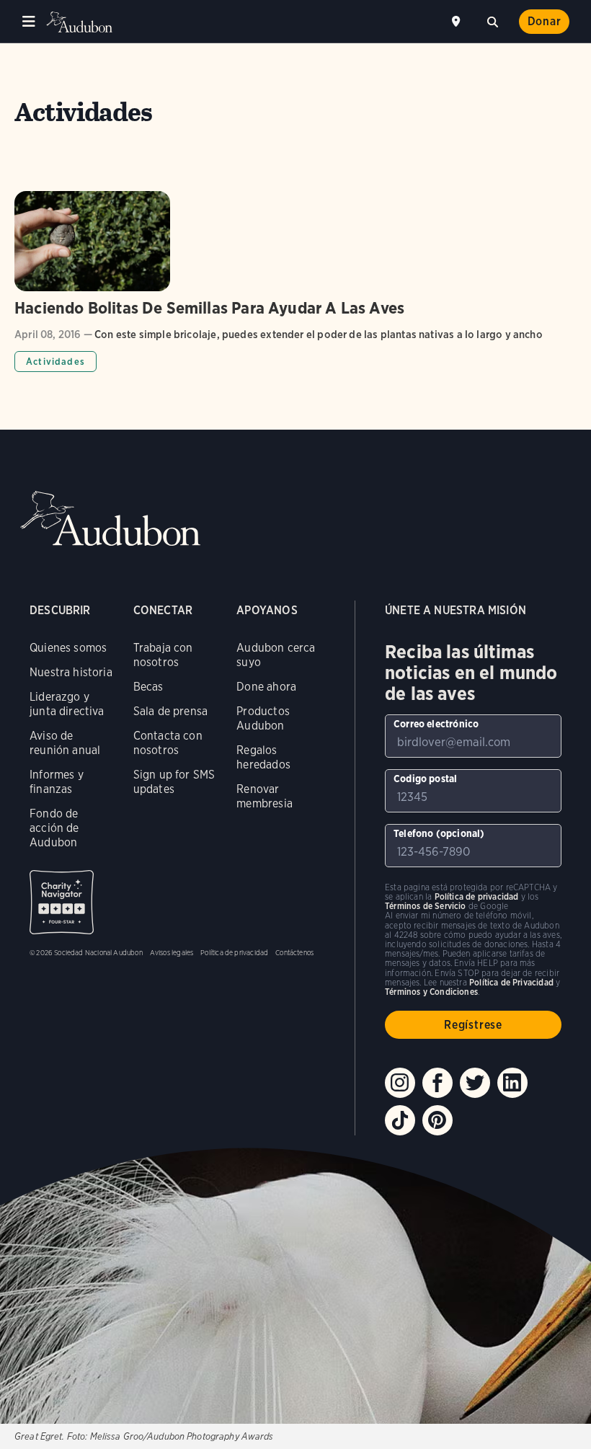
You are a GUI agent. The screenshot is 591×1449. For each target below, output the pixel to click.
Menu (29, 21)
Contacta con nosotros (168, 743)
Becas (148, 687)
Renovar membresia (264, 796)
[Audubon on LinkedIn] (512, 1083)
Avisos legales (172, 952)
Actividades (55, 361)
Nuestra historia (71, 672)
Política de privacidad (234, 952)
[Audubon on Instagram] (400, 1083)
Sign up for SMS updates (174, 782)
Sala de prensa (170, 711)
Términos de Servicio (425, 905)
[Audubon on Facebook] (437, 1083)
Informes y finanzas (57, 782)
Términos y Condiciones (431, 991)
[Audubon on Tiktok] (400, 1120)
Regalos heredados (263, 757)
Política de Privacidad (511, 982)
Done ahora (266, 687)
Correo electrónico (436, 724)
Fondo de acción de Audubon (54, 828)
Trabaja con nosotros (163, 655)
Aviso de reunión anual (65, 743)
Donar (544, 21)
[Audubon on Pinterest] (437, 1120)
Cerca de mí (458, 21)
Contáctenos (294, 952)
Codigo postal (425, 779)
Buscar (492, 20)
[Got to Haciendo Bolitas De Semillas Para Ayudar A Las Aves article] (295, 281)
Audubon (79, 22)
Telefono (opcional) (439, 833)
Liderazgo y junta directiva (67, 704)
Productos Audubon (263, 718)
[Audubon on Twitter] (475, 1083)
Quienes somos (68, 648)
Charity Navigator (62, 902)
